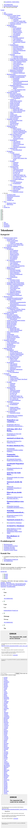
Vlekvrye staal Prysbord (19, 133)
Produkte (6, 223)
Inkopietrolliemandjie (20, 583)
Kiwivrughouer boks (18, 64)
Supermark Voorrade (12, 92)
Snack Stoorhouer (14, 117)
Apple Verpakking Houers (19, 61)
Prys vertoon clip (17, 178)
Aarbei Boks (16, 66)
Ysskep (12, 113)
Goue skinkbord (17, 39)
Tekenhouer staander (18, 169)
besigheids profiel (11, 194)
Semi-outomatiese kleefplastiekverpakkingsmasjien (18, 304)
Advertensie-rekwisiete (9, 548)
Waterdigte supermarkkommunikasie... (15, 511)
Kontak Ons (7, 207)
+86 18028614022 (8, 4)
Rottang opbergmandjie (15, 116)
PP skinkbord (13, 26)
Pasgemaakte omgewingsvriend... (13, 455)
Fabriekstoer (10, 197)
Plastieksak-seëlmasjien (15, 85)
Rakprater (15, 164)
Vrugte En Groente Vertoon (13, 15)
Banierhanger (16, 154)
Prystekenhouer (17, 183)
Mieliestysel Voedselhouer (16, 70)
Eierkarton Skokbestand (19, 73)
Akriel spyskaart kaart (18, 144)
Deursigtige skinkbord (18, 38)
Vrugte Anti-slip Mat (15, 102)
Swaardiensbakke (11, 586)
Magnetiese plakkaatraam (19, 147)
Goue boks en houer (18, 57)
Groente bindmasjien (15, 91)
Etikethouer (16, 165)
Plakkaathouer (13, 127)
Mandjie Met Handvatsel (19, 110)
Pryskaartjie (10, 151)
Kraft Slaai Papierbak (18, 46)
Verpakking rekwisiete (12, 119)
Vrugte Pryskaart (17, 155)
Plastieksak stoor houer (6, 585)
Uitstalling (9, 199)
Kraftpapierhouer (14, 45)
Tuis (5, 12)
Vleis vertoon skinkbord (16, 112)
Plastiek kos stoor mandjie (13, 337)
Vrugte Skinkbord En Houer (11, 546)
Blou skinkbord (17, 29)
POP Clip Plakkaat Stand (16, 134)
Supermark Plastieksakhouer (17, 96)
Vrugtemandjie (13, 115)
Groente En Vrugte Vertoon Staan (18, 22)
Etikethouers (16, 145)
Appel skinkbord (17, 63)
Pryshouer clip (16, 172)
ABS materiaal (16, 141)
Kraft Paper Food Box (18, 47)
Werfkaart (8, 582)
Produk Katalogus (8, 14)
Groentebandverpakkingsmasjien (18, 75)
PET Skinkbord (14, 36)
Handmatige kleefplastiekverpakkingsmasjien (18, 301)
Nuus (5, 201)
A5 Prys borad (16, 157)
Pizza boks (15, 52)
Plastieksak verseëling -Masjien (17, 309)
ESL (11, 185)
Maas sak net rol (14, 124)
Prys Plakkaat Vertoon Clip (19, 176)
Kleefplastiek (16, 78)
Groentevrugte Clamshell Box (17, 265)
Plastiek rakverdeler (15, 103)
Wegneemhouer (11, 25)
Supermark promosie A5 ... (15, 520)
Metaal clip (16, 168)
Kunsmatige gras (14, 17)
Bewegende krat (14, 106)
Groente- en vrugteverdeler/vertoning (16, 100)
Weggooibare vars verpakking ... (12, 420)
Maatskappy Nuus (11, 203)
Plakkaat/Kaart (13, 148)
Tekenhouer (13, 180)
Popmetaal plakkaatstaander (20, 131)
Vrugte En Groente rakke (19, 21)
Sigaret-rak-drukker (15, 105)
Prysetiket (12, 161)
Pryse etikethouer (14, 190)
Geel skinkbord (17, 33)
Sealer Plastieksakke (12, 341)
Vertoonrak (16, 19)
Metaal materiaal (17, 129)
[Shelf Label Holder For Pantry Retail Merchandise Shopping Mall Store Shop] (15, 533)
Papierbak (12, 54)
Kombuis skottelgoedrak (16, 95)
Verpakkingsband (14, 123)
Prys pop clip (16, 173)
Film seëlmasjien (11, 583)
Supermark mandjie (15, 108)
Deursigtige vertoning (15, 94)
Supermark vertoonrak (15, 24)
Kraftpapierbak (16, 53)
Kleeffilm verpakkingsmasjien (17, 77)
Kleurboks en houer (18, 56)
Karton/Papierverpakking (16, 71)
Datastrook (15, 162)
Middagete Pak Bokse (18, 68)
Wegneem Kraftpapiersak (19, 50)
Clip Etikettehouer (17, 182)
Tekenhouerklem (14, 166)
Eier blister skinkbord (18, 67)
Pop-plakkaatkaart (17, 150)
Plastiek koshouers (17, 32)
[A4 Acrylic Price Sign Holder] (14, 522)
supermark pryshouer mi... (15, 438)
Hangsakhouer (16, 98)
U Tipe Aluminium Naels (19, 89)
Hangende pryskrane (18, 192)
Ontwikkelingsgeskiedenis (13, 196)
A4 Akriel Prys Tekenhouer (15, 526)
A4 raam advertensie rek (19, 130)
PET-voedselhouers (18, 40)
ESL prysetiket (16, 189)
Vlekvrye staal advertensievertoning (18, 138)
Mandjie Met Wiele (17, 109)
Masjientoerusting (11, 74)
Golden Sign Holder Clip (19, 175)
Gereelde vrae (10, 200)
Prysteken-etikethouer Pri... (15, 445)
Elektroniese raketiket (18, 187)
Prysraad (12, 152)
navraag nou (4, 571)
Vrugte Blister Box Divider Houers (18, 59)
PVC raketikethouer (18, 171)
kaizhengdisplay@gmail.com (11, 6)
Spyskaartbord (13, 140)
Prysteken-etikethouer (18, 179)
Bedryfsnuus (10, 204)
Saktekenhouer (16, 143)
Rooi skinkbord (14, 257)
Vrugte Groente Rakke (15, 18)
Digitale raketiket (17, 186)
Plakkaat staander (11, 126)
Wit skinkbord (16, 35)
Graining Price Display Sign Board (18, 379)
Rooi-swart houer (17, 31)
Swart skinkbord (17, 28)
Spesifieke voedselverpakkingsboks (18, 60)
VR (5, 206)
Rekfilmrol (3, 583)
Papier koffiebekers (18, 49)
